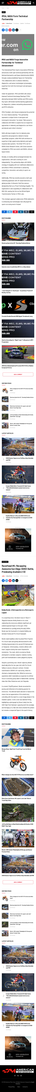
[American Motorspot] (19, 2)
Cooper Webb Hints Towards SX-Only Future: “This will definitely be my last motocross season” (18, 488)
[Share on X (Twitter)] (6, 29)
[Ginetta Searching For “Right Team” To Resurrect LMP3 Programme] (18, 328)
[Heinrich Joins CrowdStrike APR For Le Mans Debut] (18, 255)
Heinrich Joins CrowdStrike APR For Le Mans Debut (16, 267)
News (3, 12)
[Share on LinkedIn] (13, 29)
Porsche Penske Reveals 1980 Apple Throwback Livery (17, 316)
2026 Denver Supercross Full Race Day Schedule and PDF (18, 875)
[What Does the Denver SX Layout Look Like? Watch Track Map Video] (5, 408)
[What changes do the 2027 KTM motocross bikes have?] (5, 390)
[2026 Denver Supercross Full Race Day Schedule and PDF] (18, 447)
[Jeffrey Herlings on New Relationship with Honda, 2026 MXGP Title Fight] (5, 417)
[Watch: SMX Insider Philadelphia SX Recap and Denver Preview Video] (5, 425)
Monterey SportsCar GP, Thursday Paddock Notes (16, 243)
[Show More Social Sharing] (20, 29)
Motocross (5, 561)
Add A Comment (18, 374)
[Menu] (3, 3)
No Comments (6, 25)
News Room (9, 23)
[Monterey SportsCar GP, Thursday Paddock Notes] (18, 231)
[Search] (33, 3)
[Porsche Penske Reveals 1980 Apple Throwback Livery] (18, 305)
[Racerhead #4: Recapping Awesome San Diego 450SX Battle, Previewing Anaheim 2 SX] (18, 595)
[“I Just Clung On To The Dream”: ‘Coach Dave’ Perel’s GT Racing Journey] (18, 279)
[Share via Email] (16, 29)
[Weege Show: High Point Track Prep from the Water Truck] (18, 737)
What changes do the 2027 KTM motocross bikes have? (17, 774)
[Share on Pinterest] (10, 29)
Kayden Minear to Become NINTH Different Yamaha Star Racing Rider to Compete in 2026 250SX (19, 517)
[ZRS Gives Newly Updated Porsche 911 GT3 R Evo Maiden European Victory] (18, 354)
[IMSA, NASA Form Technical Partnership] (18, 44)
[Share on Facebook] (3, 29)
